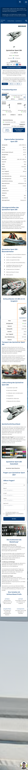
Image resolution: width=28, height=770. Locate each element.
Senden (14, 518)
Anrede (5, 483)
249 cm (5, 83)
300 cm (11, 83)
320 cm (18, 83)
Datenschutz (9, 513)
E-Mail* (5, 493)
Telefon (5, 498)
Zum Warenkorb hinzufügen (14, 67)
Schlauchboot (11, 20)
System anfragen (7, 130)
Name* (5, 488)
